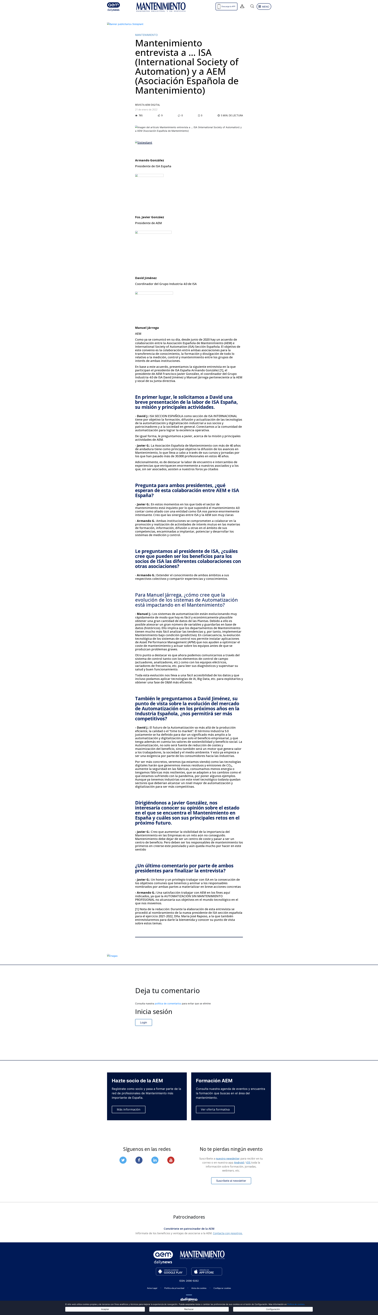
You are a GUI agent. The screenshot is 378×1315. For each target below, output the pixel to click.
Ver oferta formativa (215, 1109)
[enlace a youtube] (170, 1160)
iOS (248, 1162)
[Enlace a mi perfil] (242, 6)
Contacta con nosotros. (228, 1233)
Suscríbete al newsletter (231, 1180)
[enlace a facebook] (138, 1160)
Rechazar (189, 1309)
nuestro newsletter (228, 1158)
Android (239, 1162)
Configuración (273, 1309)
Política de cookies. (296, 1304)
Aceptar (105, 1309)
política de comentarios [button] (168, 1003)
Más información (128, 1109)
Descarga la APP (228, 6)
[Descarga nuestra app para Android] (171, 1271)
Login (143, 1022)
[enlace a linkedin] (154, 1160)
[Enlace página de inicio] (119, 6)
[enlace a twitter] (123, 1160)
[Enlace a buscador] (252, 6)
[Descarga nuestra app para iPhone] (206, 1271)
